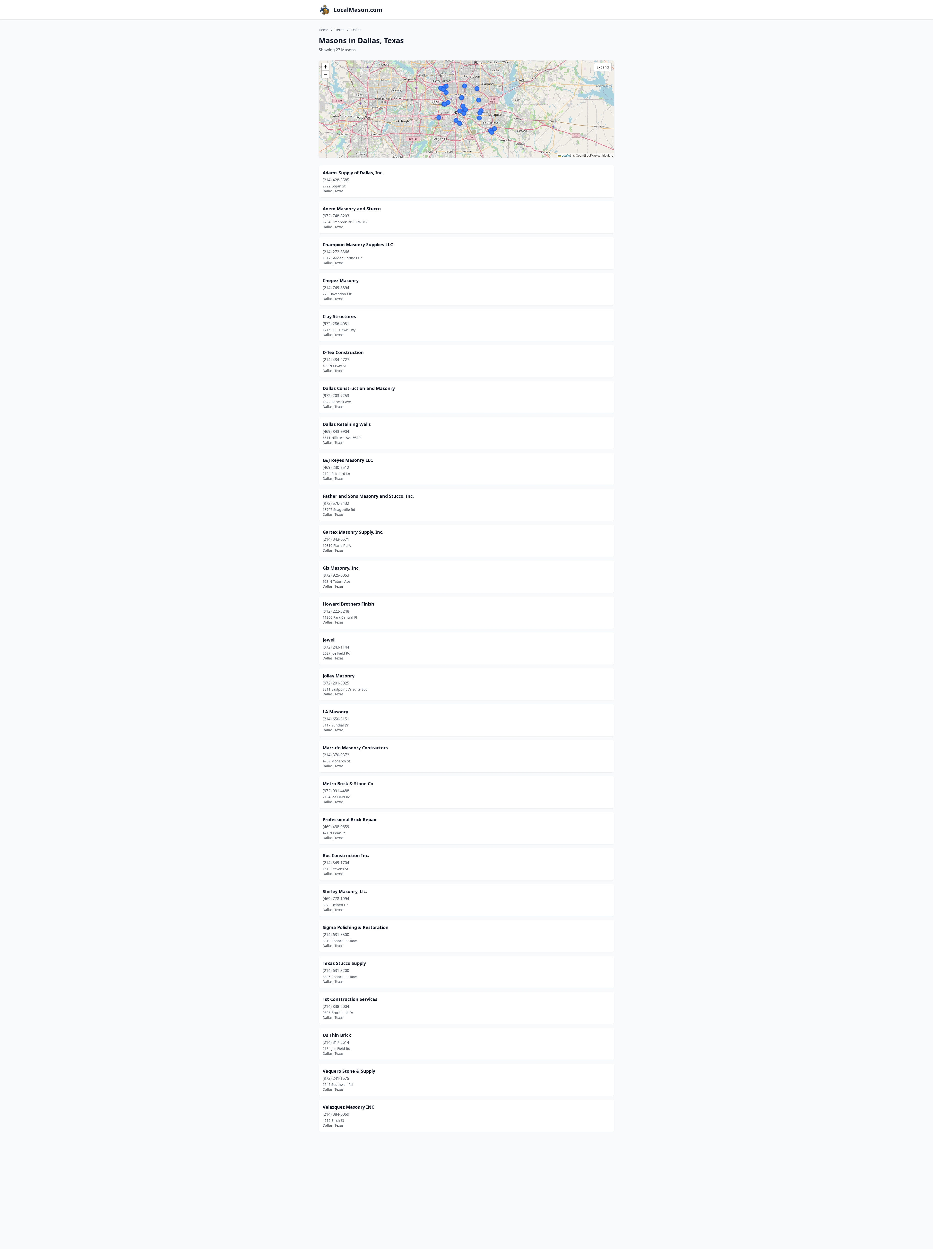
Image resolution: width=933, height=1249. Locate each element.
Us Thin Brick (337, 1035)
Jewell (329, 640)
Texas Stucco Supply (344, 963)
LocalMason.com (357, 10)
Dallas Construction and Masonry (359, 388)
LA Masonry (335, 712)
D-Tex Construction (343, 352)
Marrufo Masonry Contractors (355, 748)
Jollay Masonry (338, 676)
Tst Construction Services (350, 999)
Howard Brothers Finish (348, 604)
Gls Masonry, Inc (340, 568)
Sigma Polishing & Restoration (356, 927)
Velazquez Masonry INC (348, 1107)
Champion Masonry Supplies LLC (358, 244)
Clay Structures (339, 316)
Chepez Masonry (341, 280)
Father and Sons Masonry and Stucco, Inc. (368, 496)
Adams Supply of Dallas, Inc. (353, 173)
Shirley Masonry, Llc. (345, 891)
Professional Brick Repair (350, 819)
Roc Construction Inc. (346, 855)
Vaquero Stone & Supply (349, 1071)
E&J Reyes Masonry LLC (348, 460)
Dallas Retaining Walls (347, 424)
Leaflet (566, 155)
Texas (339, 29)
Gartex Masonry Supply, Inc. (353, 532)
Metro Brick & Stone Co (348, 783)
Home (323, 29)
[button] (463, 113)
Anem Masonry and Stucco (352, 208)
